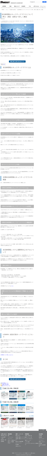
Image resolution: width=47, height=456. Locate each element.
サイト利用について (26, 453)
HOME (3, 9)
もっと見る (31, 415)
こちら (12, 285)
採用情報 (2, 441)
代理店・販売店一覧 (28, 435)
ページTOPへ (42, 430)
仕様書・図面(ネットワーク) (20, 437)
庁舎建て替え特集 (13, 9)
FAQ (30, 6)
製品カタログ (17, 6)
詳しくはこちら (10, 354)
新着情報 (40, 437)
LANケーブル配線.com (11, 440)
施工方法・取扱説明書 (19, 441)
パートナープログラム (28, 438)
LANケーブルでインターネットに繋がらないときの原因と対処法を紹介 (4, 422)
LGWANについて (4, 354)
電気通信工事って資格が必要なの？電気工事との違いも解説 (13, 421)
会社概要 (40, 435)
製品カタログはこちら (6, 385)
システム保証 (27, 441)
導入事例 (17, 444)
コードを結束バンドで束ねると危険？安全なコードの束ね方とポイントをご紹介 (21, 422)
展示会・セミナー (42, 441)
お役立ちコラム (18, 446)
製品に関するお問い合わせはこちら (17, 61)
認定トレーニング (28, 440)
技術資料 (23, 6)
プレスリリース (41, 438)
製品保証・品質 (3, 439)
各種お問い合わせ (4, 435)
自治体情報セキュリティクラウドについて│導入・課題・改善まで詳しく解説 (30, 9)
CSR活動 (40, 443)
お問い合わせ (36, 6)
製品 (10, 6)
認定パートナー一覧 (28, 437)
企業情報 (4, 6)
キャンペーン (10, 438)
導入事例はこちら (5, 383)
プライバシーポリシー (18, 453)
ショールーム (41, 440)
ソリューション (42, 7)
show (4, 64)
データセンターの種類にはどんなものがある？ (29, 421)
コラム (7, 9)
